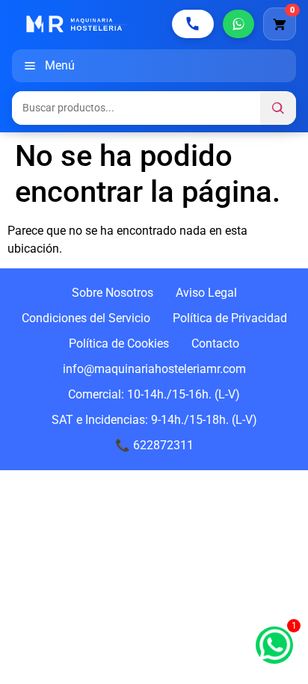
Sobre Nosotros (112, 293)
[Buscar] (278, 108)
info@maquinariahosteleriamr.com (154, 369)
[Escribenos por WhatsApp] (238, 24)
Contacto (215, 343)
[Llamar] (193, 24)
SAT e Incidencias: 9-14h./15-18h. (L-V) (154, 420)
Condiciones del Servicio (86, 318)
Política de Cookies (119, 343)
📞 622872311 (154, 445)
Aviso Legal (206, 293)
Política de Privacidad (230, 318)
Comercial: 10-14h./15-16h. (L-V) (154, 394)
